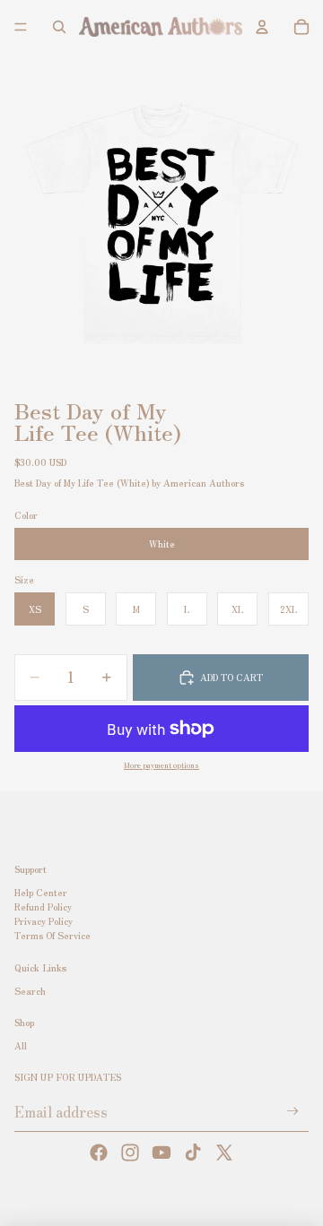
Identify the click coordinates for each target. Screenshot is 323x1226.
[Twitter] (224, 1152)
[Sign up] (293, 1111)
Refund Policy (43, 907)
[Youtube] (161, 1152)
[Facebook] (98, 1152)
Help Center (40, 893)
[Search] (59, 27)
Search (30, 990)
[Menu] (20, 26)
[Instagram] (130, 1152)
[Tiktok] (193, 1152)
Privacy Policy (43, 921)
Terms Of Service (52, 936)
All (20, 1045)
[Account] (262, 27)
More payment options (161, 764)
